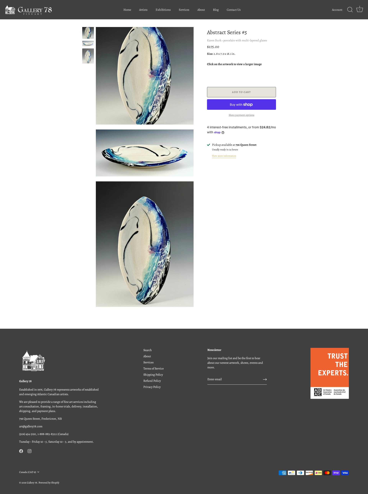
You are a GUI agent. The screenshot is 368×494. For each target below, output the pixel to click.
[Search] (350, 10)
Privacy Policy (152, 387)
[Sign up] (265, 379)
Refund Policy (152, 381)
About (201, 10)
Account (337, 10)
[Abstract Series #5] (88, 44)
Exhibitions (163, 10)
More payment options (241, 115)
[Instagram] (29, 451)
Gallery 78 (32, 482)
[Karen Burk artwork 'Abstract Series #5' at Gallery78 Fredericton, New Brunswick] (88, 33)
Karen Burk (214, 40)
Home (127, 10)
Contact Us (234, 10)
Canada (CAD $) (27, 472)
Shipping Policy (153, 375)
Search (147, 350)
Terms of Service (153, 368)
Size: (210, 54)
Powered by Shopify (49, 482)
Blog (216, 10)
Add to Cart (241, 92)
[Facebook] (21, 451)
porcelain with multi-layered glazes (245, 40)
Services (184, 10)
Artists (143, 10)
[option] (88, 33)
